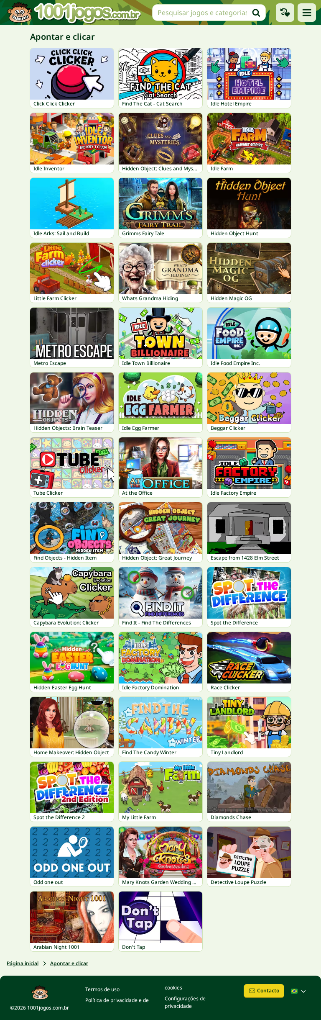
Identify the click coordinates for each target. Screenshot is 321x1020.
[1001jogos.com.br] (73, 12)
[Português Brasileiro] (299, 991)
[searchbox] (209, 12)
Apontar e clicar (69, 963)
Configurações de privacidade (185, 1002)
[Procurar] (256, 12)
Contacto (268, 990)
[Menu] (307, 12)
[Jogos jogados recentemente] (285, 12)
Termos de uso (102, 989)
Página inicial (22, 963)
